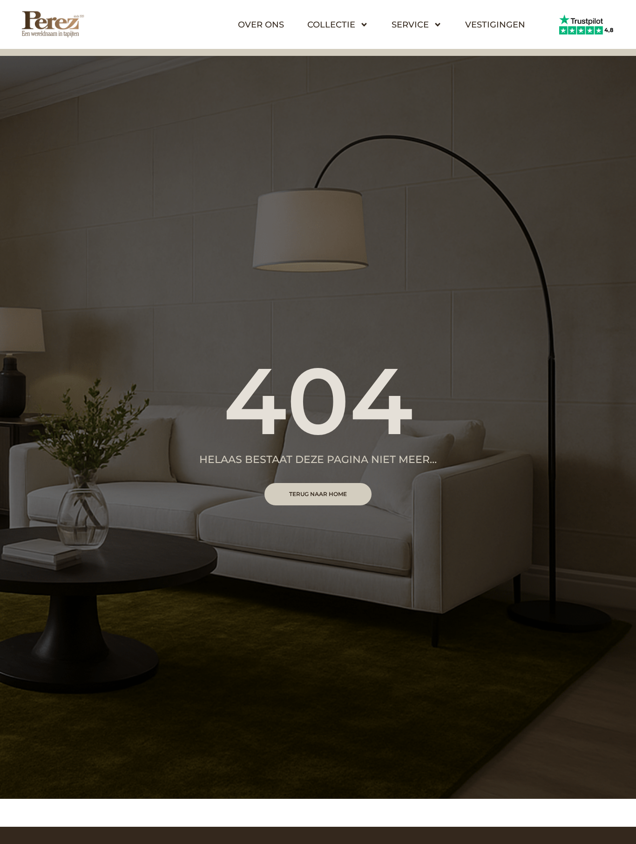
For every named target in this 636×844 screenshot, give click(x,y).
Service (410, 25)
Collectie (331, 25)
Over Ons (261, 25)
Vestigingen (495, 25)
